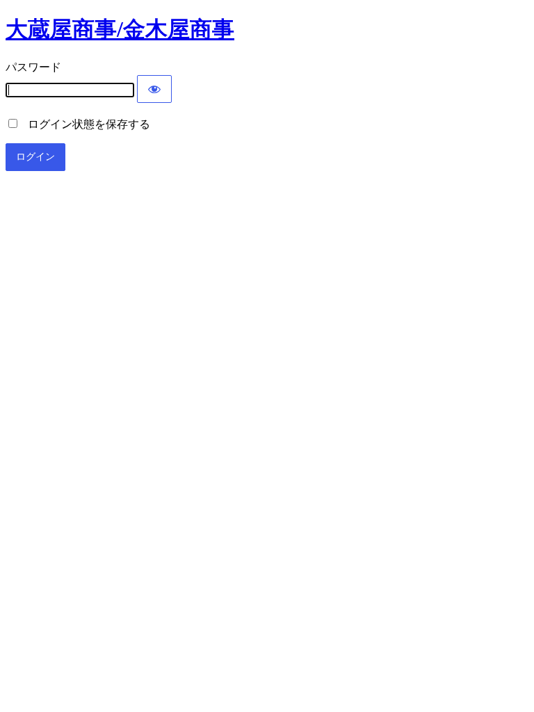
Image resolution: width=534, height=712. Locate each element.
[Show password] (154, 89)
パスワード (33, 67)
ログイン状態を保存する (84, 124)
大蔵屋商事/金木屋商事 (120, 29)
